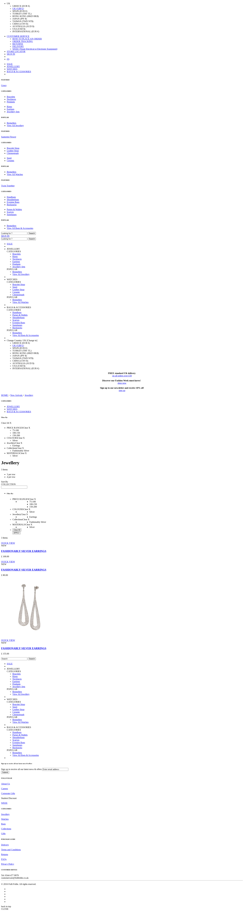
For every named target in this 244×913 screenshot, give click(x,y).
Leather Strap (13, 150)
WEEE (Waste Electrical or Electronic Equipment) (34, 49)
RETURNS (17, 44)
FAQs (3, 859)
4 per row (11, 477)
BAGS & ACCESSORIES (19, 71)
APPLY (16, 533)
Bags (3, 824)
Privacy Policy (7, 864)
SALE (10, 64)
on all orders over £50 (122, 376)
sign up (122, 390)
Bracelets (11, 97)
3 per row (11, 474)
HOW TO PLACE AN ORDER (27, 39)
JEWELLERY (13, 66)
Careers (4, 788)
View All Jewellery (15, 125)
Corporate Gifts (8, 793)
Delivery (5, 845)
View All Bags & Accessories (20, 228)
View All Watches (15, 174)
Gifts (3, 833)
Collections (6, 829)
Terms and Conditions (11, 849)
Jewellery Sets (13, 111)
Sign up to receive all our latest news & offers (21, 769)
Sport (9, 158)
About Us (5, 784)
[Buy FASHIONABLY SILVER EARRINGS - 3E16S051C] (29, 634)
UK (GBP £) (18, 8)
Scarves (10, 212)
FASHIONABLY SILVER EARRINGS (23, 551)
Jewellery (5, 814)
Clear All (17, 530)
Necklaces (11, 99)
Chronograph (13, 153)
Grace (3, 85)
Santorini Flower (8, 137)
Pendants (11, 102)
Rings (9, 106)
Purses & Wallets (14, 209)
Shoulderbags (13, 199)
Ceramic (10, 160)
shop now (122, 383)
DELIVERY (18, 46)
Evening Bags (13, 202)
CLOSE (4, 909)
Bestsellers (11, 123)
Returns (4, 854)
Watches (5, 819)
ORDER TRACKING (22, 41)
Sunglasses (12, 214)
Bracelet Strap (13, 148)
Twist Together (8, 186)
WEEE (4, 803)
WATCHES (12, 69)
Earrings (10, 109)
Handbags (11, 197)
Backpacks (12, 204)
